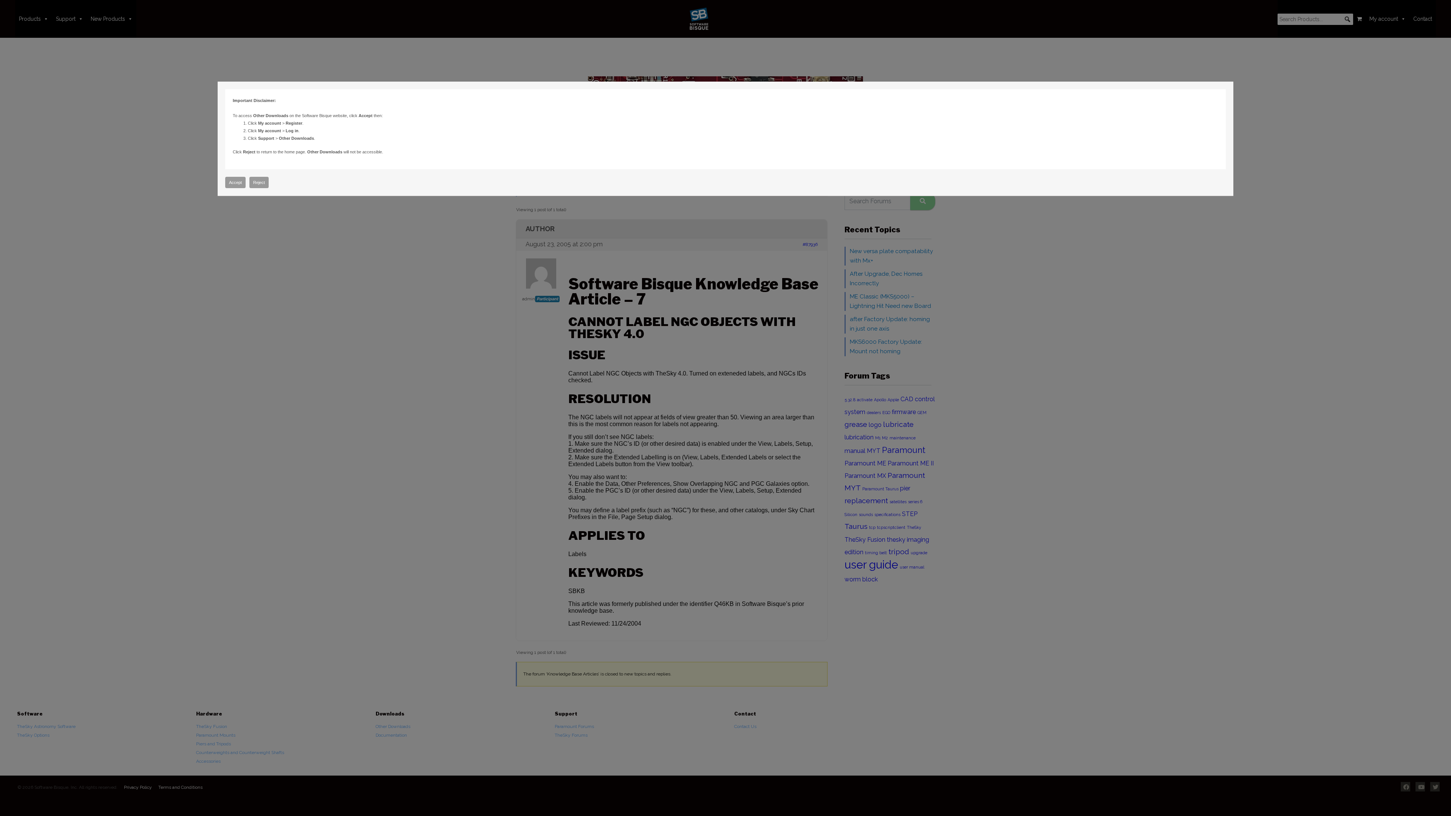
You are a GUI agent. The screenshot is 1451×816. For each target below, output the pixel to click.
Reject (259, 182)
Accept (235, 182)
